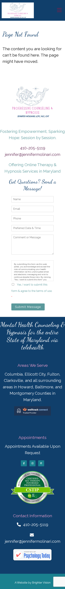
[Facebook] (24, 463)
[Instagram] (33, 463)
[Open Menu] (59, 10)
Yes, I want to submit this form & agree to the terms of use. (31, 291)
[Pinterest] (41, 463)
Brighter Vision (41, 582)
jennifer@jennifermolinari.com (32, 154)
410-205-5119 (32, 148)
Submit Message (28, 307)
